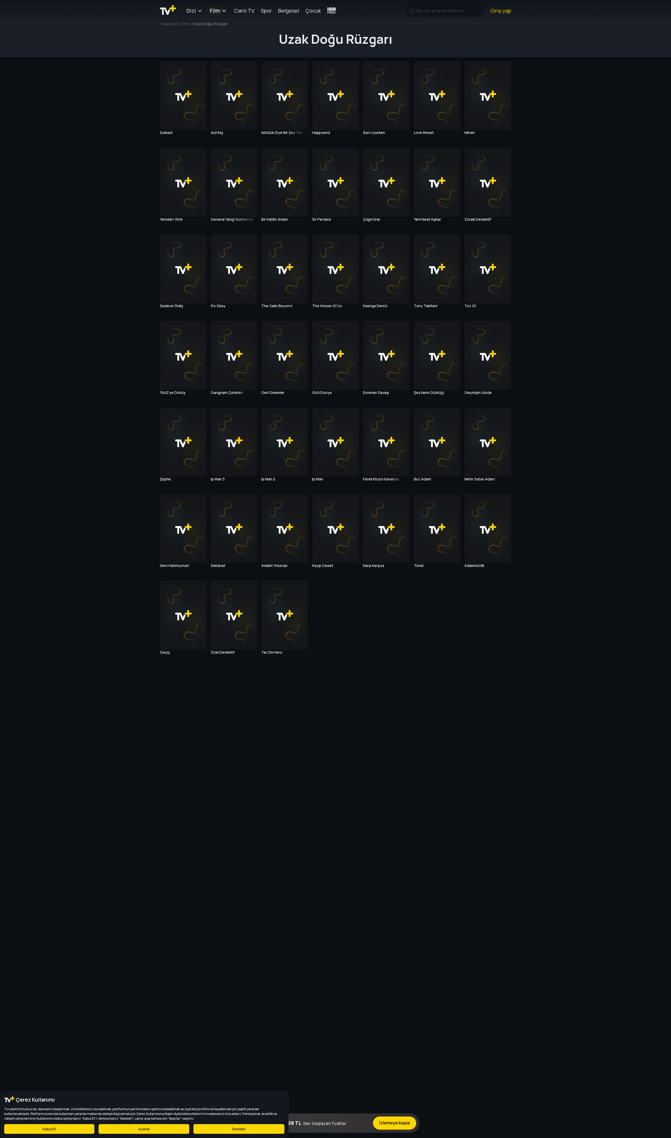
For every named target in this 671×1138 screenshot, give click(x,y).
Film (215, 10)
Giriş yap (500, 10)
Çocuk (313, 10)
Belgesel (288, 10)
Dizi (191, 10)
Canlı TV (244, 10)
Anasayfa (170, 23)
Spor (266, 10)
